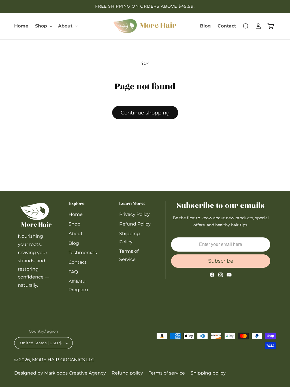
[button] (43, 26)
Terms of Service (128, 255)
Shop (74, 224)
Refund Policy (135, 224)
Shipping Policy (129, 237)
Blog (74, 243)
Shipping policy (208, 373)
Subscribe (220, 261)
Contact (78, 262)
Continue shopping (145, 113)
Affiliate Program (78, 285)
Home (76, 214)
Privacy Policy (134, 214)
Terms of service (167, 373)
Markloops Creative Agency (75, 373)
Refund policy (127, 373)
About (76, 233)
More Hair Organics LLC (63, 359)
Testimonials (83, 252)
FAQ (73, 272)
